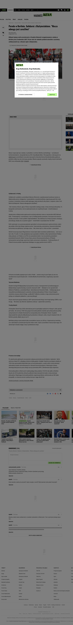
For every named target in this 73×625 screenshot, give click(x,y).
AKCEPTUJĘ (52, 94)
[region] (36, 80)
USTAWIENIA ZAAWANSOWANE (25, 94)
